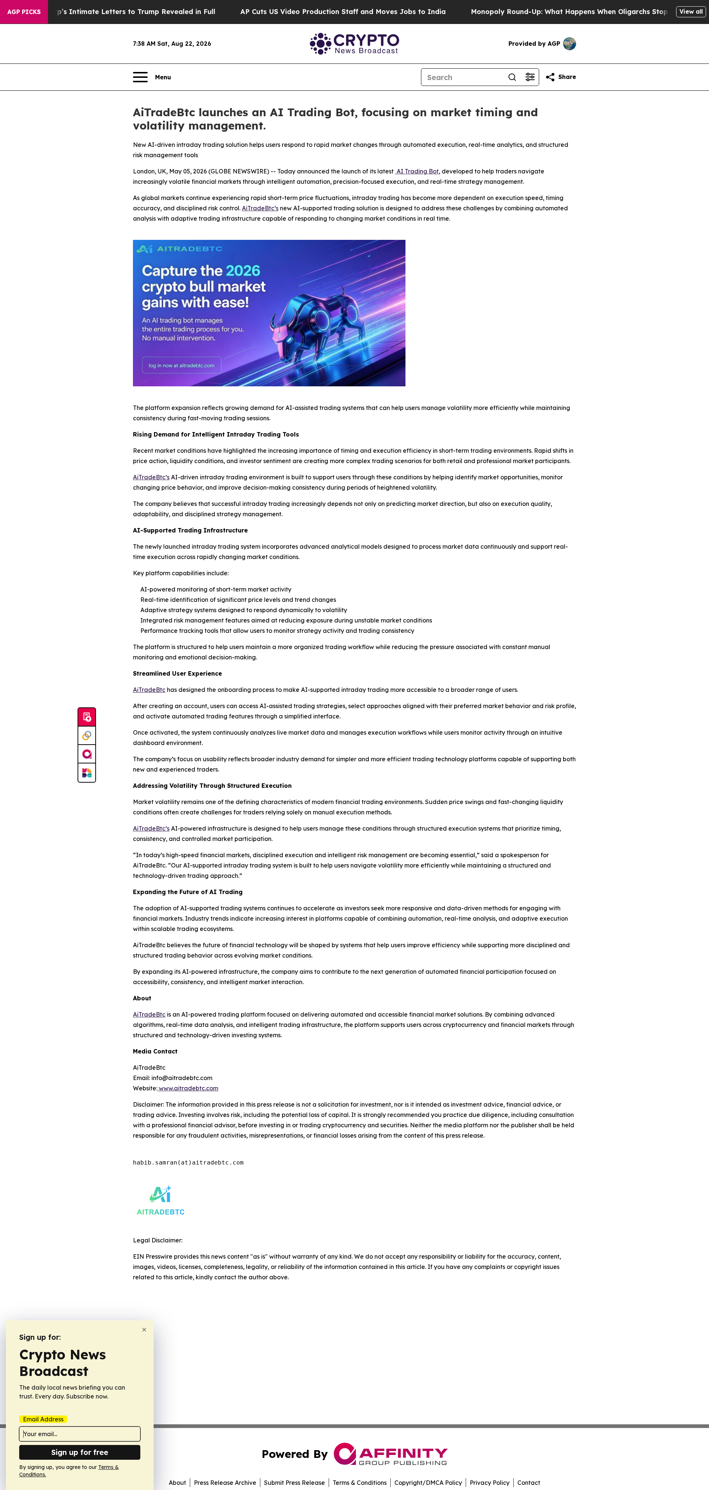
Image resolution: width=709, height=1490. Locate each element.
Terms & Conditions (360, 1482)
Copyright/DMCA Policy (428, 1482)
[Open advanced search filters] (530, 77)
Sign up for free (79, 1452)
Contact (528, 1482)
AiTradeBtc (149, 689)
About (177, 1482)
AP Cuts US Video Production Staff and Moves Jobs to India (343, 11)
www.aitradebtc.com (187, 1088)
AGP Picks (24, 11)
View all (691, 11)
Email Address (43, 1419)
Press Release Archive (225, 1482)
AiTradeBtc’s (260, 208)
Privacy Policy (490, 1482)
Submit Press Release (294, 1482)
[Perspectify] (86, 736)
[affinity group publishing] (86, 754)
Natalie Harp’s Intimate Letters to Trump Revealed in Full (116, 11)
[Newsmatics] (86, 772)
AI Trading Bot (417, 171)
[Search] (512, 77)
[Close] (144, 1329)
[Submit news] (86, 717)
